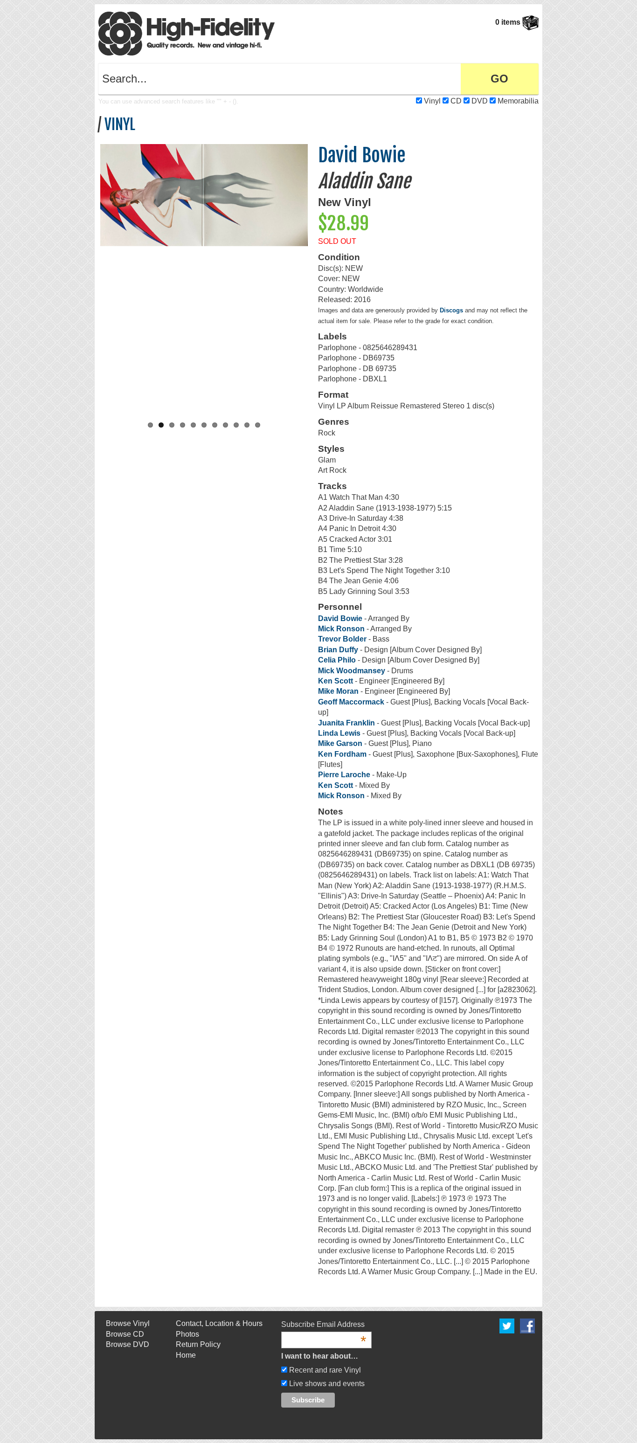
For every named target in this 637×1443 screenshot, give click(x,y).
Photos (187, 1334)
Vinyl (432, 101)
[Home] (186, 33)
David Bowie (362, 155)
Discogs (451, 310)
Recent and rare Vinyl (324, 1370)
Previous (90, 277)
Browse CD (125, 1334)
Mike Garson (340, 743)
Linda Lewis (339, 733)
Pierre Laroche (344, 775)
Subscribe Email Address (323, 1325)
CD (456, 101)
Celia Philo (337, 660)
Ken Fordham (342, 754)
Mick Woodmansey (351, 671)
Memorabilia (518, 101)
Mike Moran (339, 691)
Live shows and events (326, 1384)
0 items (508, 22)
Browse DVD (127, 1344)
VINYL (119, 124)
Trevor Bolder (342, 639)
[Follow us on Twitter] (506, 1326)
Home (186, 1355)
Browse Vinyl (128, 1323)
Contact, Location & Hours (219, 1323)
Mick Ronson (341, 629)
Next (318, 277)
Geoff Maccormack (351, 702)
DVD (479, 101)
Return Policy (198, 1344)
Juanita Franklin (346, 723)
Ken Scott (335, 681)
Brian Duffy (339, 650)
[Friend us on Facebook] (527, 1326)
